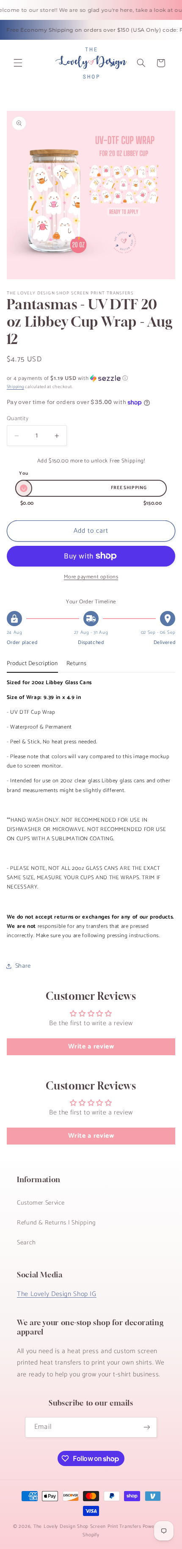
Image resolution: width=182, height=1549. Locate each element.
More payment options (91, 577)
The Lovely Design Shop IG (57, 1294)
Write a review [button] (91, 1046)
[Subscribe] (146, 1427)
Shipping (15, 387)
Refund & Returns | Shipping (56, 1223)
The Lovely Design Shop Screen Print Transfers (87, 1526)
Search (26, 1243)
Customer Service (41, 1203)
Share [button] (23, 966)
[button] (18, 63)
